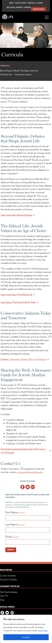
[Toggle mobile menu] (47, 19)
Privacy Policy (43, 630)
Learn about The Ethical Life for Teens (18, 302)
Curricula (5, 66)
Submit (10, 550)
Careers (27, 7)
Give (2, 599)
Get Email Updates (15, 7)
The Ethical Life (6, 74)
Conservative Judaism (23, 74)
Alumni (39, 3)
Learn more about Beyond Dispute (16, 215)
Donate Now (38, 9)
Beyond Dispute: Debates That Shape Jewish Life (19, 70)
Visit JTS (4, 595)
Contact (31, 3)
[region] (26, 629)
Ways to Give (20, 3)
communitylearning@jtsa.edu (30, 472)
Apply (11, 3)
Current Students (8, 575)
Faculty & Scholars (8, 579)
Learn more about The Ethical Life (16, 294)
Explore (24, 359)
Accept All (26, 637)
